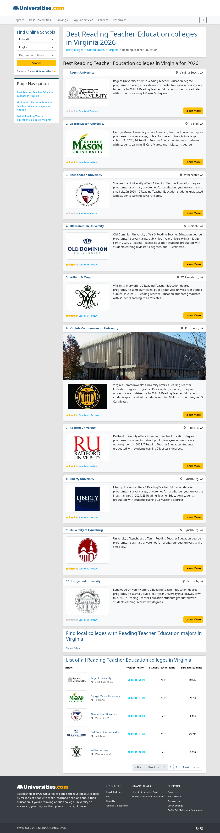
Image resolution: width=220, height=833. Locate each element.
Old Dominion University (87, 226)
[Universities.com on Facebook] (197, 827)
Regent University (82, 72)
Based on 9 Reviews (88, 162)
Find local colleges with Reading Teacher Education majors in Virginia (35, 106)
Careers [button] (103, 20)
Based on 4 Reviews (88, 315)
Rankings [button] (62, 20)
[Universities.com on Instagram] (201, 827)
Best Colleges (74, 50)
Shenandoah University (86, 175)
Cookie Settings (175, 805)
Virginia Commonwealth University (94, 328)
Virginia (113, 50)
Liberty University (82, 479)
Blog (108, 796)
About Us (110, 801)
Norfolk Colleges (74, 648)
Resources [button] (119, 20)
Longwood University (86, 581)
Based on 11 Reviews (89, 415)
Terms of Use (174, 801)
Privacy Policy (174, 796)
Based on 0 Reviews (88, 111)
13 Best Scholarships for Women (148, 796)
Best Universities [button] (40, 20)
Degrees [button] (18, 20)
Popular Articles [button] (83, 20)
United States (96, 50)
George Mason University (87, 124)
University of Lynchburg (86, 530)
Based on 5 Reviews (88, 264)
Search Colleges (114, 792)
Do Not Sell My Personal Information (185, 810)
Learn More (193, 111)
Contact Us (173, 792)
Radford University (83, 428)
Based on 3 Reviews (88, 568)
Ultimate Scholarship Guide (145, 792)
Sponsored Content (26, 71)
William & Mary (80, 277)
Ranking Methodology (117, 805)
